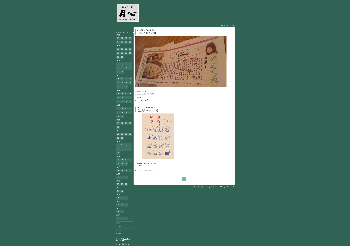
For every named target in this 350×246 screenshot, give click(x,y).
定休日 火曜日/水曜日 (122, 244)
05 (130, 38)
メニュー (118, 227)
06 (126, 38)
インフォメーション (122, 32)
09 (126, 49)
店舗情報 (118, 234)
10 (122, 49)
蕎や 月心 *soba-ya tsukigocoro (208, 187)
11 (118, 79)
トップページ (120, 29)
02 (126, 42)
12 (118, 49)
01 (130, 42)
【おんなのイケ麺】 (147, 33)
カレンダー (119, 230)
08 (118, 38)
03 (122, 42)
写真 (117, 223)
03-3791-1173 (229, 26)
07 (122, 38)
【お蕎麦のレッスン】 (148, 111)
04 (118, 42)
